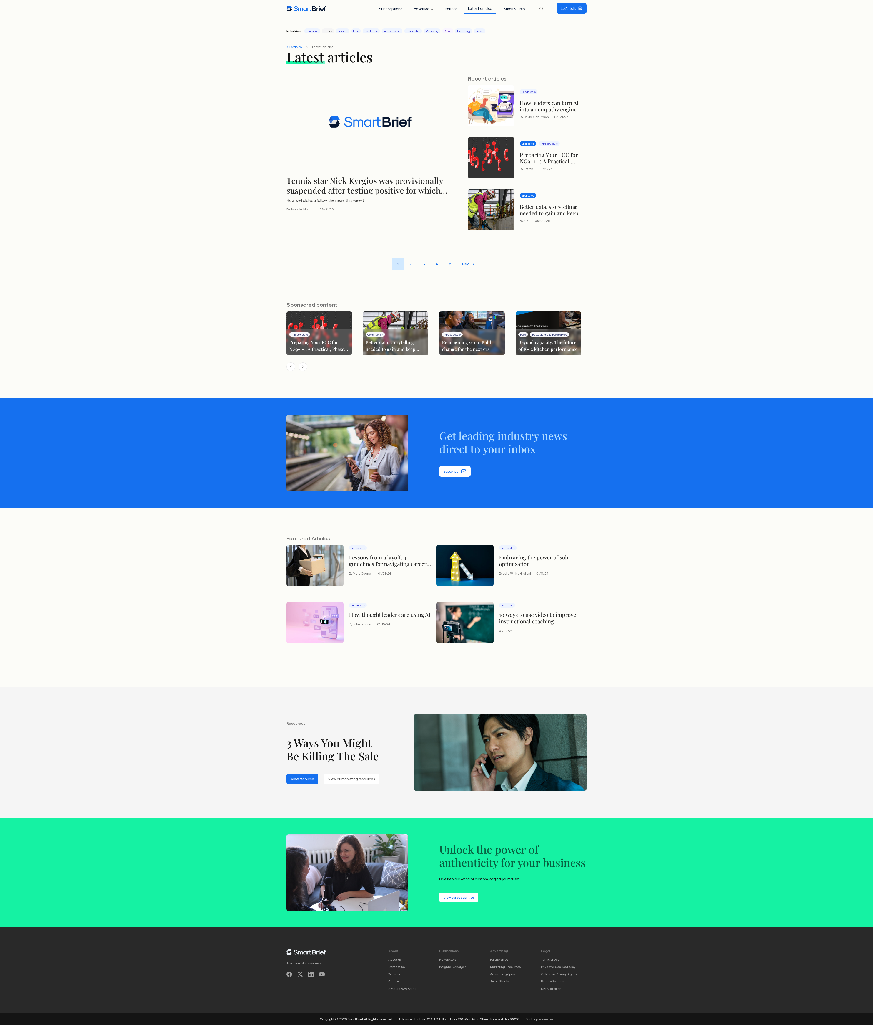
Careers (394, 981)
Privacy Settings (552, 981)
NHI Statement (552, 988)
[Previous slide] (290, 366)
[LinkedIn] (311, 974)
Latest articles (480, 8)
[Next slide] (303, 366)
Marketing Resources (505, 967)
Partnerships (499, 959)
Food (356, 31)
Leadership (413, 31)
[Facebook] (289, 974)
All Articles (294, 47)
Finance (343, 31)
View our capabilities (459, 897)
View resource (302, 779)
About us (394, 959)
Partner (451, 8)
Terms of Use (550, 959)
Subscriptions (390, 8)
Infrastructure (392, 31)
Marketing (432, 31)
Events (328, 31)
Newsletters (447, 959)
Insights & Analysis (452, 967)
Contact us (396, 967)
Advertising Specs (503, 974)
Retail (447, 31)
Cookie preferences (539, 1019)
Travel (479, 31)
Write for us (396, 974)
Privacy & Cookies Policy (558, 967)
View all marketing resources (351, 779)
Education (312, 31)
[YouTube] (321, 974)
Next (466, 264)
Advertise (421, 8)
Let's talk (568, 8)
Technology (463, 31)
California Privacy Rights (559, 974)
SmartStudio (514, 8)
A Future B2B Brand (402, 988)
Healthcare (371, 31)
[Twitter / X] (300, 974)
